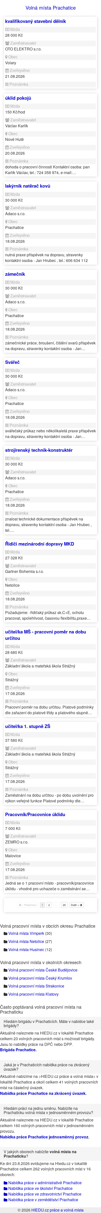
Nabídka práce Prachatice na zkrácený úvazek (43, 1093)
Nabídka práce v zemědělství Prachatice (42, 1199)
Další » (75, 905)
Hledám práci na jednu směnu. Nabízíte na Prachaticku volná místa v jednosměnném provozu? (48, 1110)
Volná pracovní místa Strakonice (36, 986)
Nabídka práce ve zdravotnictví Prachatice (44, 1194)
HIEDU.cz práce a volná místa (57, 1210)
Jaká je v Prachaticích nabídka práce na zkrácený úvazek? (46, 1067)
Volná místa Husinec (26, 949)
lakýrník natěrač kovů (27, 185)
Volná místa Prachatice (50, 7)
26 (64, 905)
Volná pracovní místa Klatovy (33, 994)
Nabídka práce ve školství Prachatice (40, 1188)
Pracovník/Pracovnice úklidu (35, 814)
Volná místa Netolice (26, 941)
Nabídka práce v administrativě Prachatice (44, 1182)
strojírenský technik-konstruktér (39, 450)
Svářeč (12, 362)
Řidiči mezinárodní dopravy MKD (39, 543)
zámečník (15, 274)
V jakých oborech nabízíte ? (40, 1154)
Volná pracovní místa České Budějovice (42, 970)
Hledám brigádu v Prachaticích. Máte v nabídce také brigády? (49, 1024)
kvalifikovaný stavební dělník (35, 21)
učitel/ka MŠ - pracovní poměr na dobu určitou (45, 634)
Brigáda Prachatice (18, 1049)
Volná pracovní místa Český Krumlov (40, 978)
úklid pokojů (18, 98)
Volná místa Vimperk (26, 933)
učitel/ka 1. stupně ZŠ (27, 726)
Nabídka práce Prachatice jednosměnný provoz (44, 1137)
